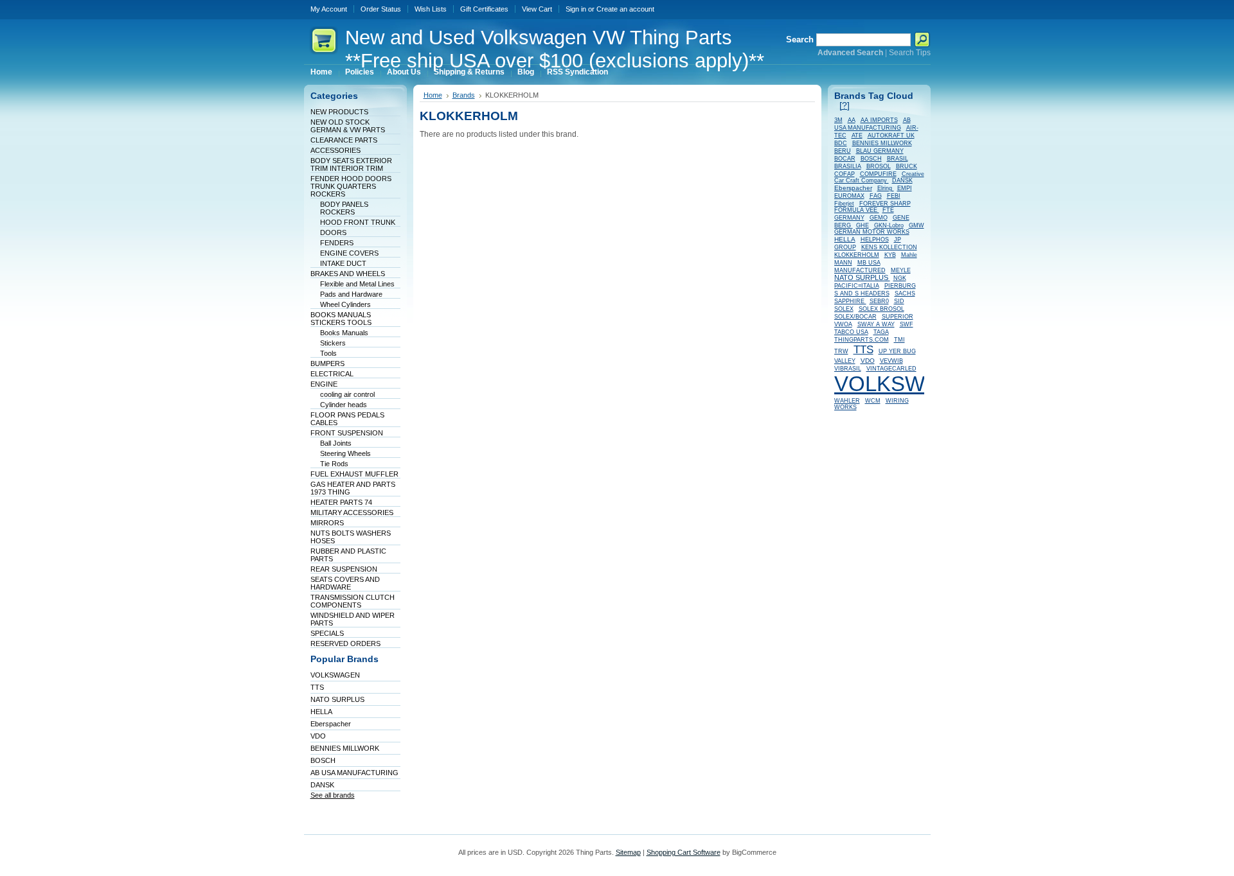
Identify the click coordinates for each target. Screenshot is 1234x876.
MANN (843, 262)
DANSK (322, 785)
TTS (317, 687)
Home (433, 95)
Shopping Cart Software (683, 852)
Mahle (909, 255)
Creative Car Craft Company (879, 177)
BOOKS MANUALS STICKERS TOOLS (340, 318)
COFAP (844, 174)
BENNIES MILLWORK (344, 748)
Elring (885, 188)
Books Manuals (344, 333)
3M (838, 120)
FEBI (893, 196)
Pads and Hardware (351, 294)
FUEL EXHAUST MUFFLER (354, 474)
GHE (862, 225)
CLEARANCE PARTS (343, 140)
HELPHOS (875, 239)
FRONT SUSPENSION (346, 433)
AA (851, 120)
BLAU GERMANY (880, 151)
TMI (899, 340)
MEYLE (901, 270)
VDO (318, 736)
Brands (463, 95)
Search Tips (910, 53)
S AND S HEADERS (862, 293)
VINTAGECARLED (891, 368)
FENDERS (336, 243)
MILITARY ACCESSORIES (351, 512)
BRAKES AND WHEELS (347, 273)
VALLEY (844, 361)
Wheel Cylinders (345, 304)
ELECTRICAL (331, 374)
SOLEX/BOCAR (855, 316)
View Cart (537, 9)
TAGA (881, 332)
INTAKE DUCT (343, 263)
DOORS (333, 232)
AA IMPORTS (879, 120)
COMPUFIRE (878, 174)
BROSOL (878, 166)
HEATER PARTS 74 (341, 502)
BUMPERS (327, 363)
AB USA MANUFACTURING (354, 772)
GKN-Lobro (889, 225)
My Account (328, 9)
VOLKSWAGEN (335, 675)
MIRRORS (327, 523)
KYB (890, 255)
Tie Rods (334, 464)
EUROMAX (849, 196)
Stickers (333, 343)
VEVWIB (891, 361)
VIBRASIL (847, 368)
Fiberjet (844, 203)
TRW (841, 351)
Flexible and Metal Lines (357, 284)
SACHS (905, 293)
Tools (328, 353)
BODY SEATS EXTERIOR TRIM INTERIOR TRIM (351, 164)
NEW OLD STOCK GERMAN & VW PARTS (347, 126)
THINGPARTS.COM (861, 340)
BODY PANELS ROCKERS (344, 208)
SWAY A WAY (876, 324)
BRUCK (906, 166)
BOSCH (322, 760)
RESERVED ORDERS (345, 643)
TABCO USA (851, 332)
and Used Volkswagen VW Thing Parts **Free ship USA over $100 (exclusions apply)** (554, 49)
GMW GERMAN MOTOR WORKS (879, 228)
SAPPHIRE (850, 301)
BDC (840, 143)
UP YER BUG (897, 351)
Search (800, 39)
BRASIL (897, 158)
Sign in (576, 9)
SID (899, 301)
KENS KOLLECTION (889, 247)
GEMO (879, 218)
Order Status (381, 9)
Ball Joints (336, 443)
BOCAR (844, 158)
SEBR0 (879, 301)
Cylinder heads (343, 404)
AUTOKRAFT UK (891, 135)
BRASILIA (847, 166)
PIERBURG (900, 286)
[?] (844, 105)
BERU (842, 151)
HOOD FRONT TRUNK (357, 222)
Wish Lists (431, 9)
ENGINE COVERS (349, 253)
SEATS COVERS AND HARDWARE (345, 583)
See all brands (332, 795)
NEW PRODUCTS (339, 112)
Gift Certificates (484, 9)
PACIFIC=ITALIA (856, 286)
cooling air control (347, 394)
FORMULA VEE (856, 210)
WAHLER (847, 401)
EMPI (904, 188)
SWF (906, 324)
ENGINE (323, 384)
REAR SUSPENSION (343, 569)
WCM (873, 401)
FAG (876, 196)
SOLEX (844, 309)
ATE (857, 135)
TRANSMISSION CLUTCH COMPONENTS (352, 601)
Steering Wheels (345, 453)
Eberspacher (330, 724)
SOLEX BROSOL (881, 309)
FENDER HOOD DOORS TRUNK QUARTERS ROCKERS (350, 186)
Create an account (625, 9)
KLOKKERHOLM (856, 255)
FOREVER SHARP (885, 203)
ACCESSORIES (335, 150)
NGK (899, 278)
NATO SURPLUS (337, 699)
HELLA (321, 711)
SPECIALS (327, 633)
